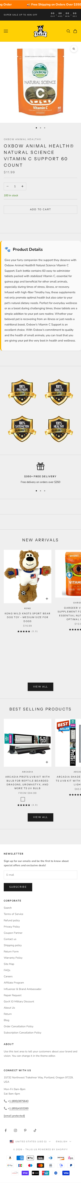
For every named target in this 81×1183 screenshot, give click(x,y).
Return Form (11, 951)
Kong (27, 608)
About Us (9, 1008)
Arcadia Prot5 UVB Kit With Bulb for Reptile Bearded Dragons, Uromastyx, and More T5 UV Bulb (27, 782)
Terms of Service (13, 914)
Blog (6, 1020)
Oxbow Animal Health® (22, 139)
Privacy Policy (12, 926)
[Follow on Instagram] (15, 1130)
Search (8, 908)
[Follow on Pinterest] (25, 1130)
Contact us (10, 939)
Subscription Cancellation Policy (22, 1032)
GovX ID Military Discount (19, 1001)
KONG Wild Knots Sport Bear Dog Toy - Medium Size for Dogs (27, 617)
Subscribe (18, 887)
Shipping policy (13, 945)
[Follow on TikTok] (35, 1130)
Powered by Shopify (53, 1149)
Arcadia (27, 772)
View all (40, 686)
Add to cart (40, 209)
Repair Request (12, 995)
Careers (8, 976)
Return (8, 1014)
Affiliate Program (14, 982)
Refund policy (12, 920)
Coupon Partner (13, 933)
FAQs (7, 970)
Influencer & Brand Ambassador (22, 989)
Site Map (9, 964)
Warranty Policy (13, 958)
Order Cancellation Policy (18, 1026)
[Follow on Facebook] (6, 1130)
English (61, 1141)
